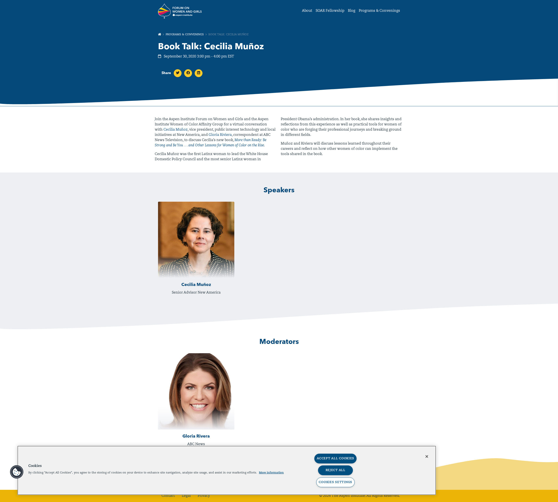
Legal (186, 496)
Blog (351, 11)
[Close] (427, 456)
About (307, 11)
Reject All (335, 470)
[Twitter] (178, 73)
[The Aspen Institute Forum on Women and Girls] (180, 11)
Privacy (204, 496)
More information (271, 472)
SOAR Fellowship (330, 11)
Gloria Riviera (220, 135)
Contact (168, 496)
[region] (226, 470)
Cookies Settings (335, 482)
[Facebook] (188, 73)
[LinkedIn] (198, 73)
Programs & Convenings (379, 11)
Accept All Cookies (335, 458)
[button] (17, 472)
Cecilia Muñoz (175, 130)
